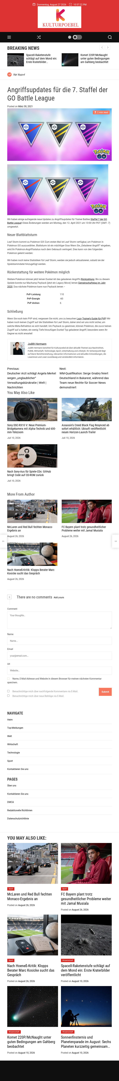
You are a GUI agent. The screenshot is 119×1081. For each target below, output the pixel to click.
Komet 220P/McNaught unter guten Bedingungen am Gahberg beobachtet (40, 58)
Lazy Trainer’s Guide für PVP (91, 318)
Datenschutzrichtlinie (18, 818)
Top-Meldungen (15, 727)
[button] (107, 47)
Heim (10, 719)
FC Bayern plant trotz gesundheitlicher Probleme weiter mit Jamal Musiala (84, 528)
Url (8, 664)
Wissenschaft (67, 960)
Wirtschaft (12, 744)
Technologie (13, 752)
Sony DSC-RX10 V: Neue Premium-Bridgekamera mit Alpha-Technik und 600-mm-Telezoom (31, 428)
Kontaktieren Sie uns (17, 769)
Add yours (59, 597)
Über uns (11, 785)
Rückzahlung (87, 279)
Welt (9, 736)
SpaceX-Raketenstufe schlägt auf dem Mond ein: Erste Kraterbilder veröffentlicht (85, 970)
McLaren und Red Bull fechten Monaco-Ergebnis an (29, 896)
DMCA (10, 802)
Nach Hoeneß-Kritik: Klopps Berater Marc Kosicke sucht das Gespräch (30, 571)
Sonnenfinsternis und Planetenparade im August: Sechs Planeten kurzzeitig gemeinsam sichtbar (94, 62)
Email (10, 649)
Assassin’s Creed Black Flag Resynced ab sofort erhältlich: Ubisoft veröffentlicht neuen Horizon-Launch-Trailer (85, 428)
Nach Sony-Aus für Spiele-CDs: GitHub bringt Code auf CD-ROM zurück (29, 473)
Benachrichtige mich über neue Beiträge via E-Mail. (38, 696)
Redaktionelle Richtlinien (19, 810)
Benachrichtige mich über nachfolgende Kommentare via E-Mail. (45, 691)
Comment (12, 608)
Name (10, 634)
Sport (10, 761)
